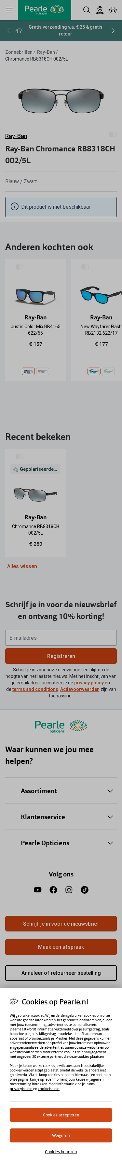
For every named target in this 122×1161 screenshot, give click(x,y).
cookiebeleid (49, 1088)
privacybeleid (21, 1088)
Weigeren (61, 1135)
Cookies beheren (61, 1151)
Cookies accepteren (61, 1115)
